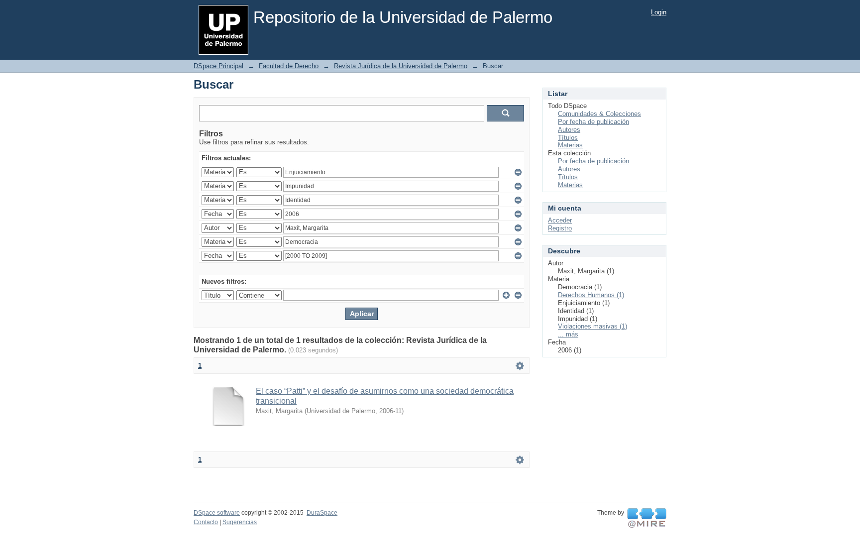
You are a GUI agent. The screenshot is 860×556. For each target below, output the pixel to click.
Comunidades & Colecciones (599, 113)
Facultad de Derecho (289, 66)
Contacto (206, 522)
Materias (570, 145)
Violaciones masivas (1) (592, 326)
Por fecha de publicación (593, 121)
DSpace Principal (218, 66)
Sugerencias (239, 522)
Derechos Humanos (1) (591, 295)
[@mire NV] (646, 518)
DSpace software (217, 512)
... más (568, 334)
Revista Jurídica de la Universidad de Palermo (400, 66)
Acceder (560, 220)
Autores (569, 129)
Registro (560, 228)
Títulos (568, 137)
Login (658, 12)
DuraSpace (322, 512)
